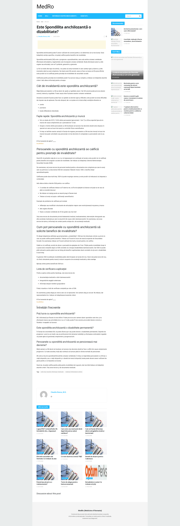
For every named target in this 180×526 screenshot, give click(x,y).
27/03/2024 (40, 433)
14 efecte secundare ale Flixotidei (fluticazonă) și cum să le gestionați (125, 73)
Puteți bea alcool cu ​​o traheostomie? (44, 483)
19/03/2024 (40, 461)
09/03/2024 (89, 461)
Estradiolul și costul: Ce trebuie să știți (93, 483)
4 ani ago (127, 43)
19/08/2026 (116, 77)
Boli (46, 16)
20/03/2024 (89, 435)
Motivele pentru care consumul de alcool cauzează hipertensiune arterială (132, 86)
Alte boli (47, 21)
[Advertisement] (109, 6)
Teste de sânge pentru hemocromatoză (69, 483)
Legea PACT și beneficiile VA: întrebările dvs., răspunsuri (47, 430)
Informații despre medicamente (64, 16)
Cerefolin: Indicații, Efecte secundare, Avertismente (133, 40)
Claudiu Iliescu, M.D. (44, 36)
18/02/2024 (89, 486)
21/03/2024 (65, 435)
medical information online (74, 372)
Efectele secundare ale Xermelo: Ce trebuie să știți (46, 457)
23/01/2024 (56, 36)
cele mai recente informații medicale (52, 372)
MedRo (45, 6)
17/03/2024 (65, 459)
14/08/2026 (127, 115)
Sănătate (84, 16)
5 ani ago (127, 33)
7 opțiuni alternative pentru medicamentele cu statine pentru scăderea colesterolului (133, 110)
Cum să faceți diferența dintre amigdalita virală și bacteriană (94, 431)
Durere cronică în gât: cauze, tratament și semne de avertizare (133, 98)
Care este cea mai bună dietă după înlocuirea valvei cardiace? (71, 431)
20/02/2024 (65, 486)
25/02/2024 (40, 486)
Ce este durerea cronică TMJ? (71, 456)
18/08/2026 (127, 91)
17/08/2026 (127, 102)
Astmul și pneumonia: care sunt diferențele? (133, 30)
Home (40, 16)
